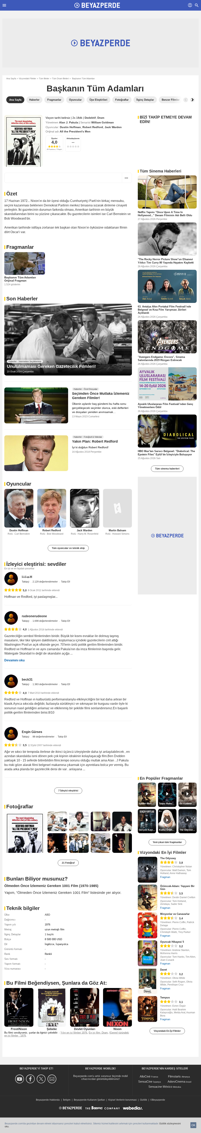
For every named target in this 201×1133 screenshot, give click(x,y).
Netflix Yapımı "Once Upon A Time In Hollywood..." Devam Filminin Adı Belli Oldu (165, 214)
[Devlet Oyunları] (84, 1007)
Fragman (165, 877)
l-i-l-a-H (27, 577)
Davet (163, 969)
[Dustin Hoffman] (18, 508)
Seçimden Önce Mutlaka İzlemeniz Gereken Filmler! (100, 396)
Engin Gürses (32, 732)
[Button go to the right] (192, 100)
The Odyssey (168, 858)
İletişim (66, 1099)
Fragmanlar (20, 247)
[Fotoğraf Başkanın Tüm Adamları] (25, 832)
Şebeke (52, 1029)
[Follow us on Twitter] (42, 1079)
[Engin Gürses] (11, 733)
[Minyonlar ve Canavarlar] (147, 925)
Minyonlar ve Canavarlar (175, 913)
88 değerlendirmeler (44, 736)
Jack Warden (113, 127)
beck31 (27, 679)
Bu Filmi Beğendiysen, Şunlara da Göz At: (56, 983)
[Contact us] (53, 1079)
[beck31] (11, 681)
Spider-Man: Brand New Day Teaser (147, 803)
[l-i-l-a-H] (11, 578)
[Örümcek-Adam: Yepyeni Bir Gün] (147, 898)
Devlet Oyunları (84, 1029)
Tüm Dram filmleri (60, 78)
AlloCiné (145, 1076)
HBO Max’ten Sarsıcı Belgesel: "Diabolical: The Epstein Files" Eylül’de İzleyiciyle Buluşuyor (166, 453)
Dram (100, 117)
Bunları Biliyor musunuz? (37, 879)
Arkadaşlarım (73, 138)
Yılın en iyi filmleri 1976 (73, 1032)
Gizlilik (143, 1099)
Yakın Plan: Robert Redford (95, 441)
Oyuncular (18, 484)
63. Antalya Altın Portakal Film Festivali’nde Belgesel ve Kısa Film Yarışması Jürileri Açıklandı (164, 309)
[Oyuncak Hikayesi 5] (147, 953)
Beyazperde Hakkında (48, 1099)
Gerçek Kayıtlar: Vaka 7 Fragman (147, 830)
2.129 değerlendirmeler (45, 581)
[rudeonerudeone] (11, 618)
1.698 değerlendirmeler (45, 621)
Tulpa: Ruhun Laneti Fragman (167, 803)
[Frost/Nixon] (18, 1007)
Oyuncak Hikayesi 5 (172, 941)
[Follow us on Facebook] (31, 1079)
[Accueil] (97, 5)
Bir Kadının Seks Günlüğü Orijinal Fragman (188, 803)
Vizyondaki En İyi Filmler (167, 1031)
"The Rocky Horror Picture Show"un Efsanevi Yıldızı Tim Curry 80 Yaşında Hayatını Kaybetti (166, 261)
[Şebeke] (51, 1007)
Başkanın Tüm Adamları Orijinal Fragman (20, 279)
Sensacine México (160, 1086)
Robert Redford (92, 127)
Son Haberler (22, 299)
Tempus (165, 997)
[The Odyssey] (147, 870)
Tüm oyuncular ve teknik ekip (68, 548)
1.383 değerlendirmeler (45, 684)
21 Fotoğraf (68, 862)
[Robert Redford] (51, 508)
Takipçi (26, 581)
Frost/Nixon (19, 1029)
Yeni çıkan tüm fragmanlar (167, 842)
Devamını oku (14, 660)
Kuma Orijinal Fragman (167, 830)
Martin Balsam (117, 530)
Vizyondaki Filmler (27, 78)
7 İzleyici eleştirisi (68, 790)
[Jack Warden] (84, 508)
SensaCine (145, 1081)
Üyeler (54, 138)
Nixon (117, 1029)
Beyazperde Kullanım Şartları (89, 1099)
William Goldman (102, 122)
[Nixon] (117, 1007)
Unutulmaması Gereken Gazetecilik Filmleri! (51, 366)
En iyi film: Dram (98, 1032)
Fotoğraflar (19, 806)
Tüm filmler (44, 78)
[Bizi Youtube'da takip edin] (20, 1079)
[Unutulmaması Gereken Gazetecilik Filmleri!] (68, 340)
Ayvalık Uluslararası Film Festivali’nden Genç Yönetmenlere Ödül (165, 406)
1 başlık (49, 934)
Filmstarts (174, 1076)
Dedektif (90, 117)
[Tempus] (147, 1009)
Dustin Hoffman (70, 127)
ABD (47, 914)
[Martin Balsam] (117, 508)
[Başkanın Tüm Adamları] (23, 141)
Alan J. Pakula (68, 122)
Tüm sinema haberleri (167, 468)
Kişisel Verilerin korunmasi (122, 1099)
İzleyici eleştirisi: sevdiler (36, 564)
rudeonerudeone (34, 616)
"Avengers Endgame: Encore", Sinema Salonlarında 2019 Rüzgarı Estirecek (161, 358)
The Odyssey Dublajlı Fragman (188, 830)
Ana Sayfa (11, 78)
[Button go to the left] (185, 100)
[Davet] (147, 981)
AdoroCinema (176, 1081)
